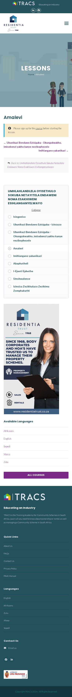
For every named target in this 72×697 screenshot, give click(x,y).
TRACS (28, 691)
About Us (8, 546)
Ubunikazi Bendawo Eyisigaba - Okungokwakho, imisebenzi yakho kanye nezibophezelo (37, 236)
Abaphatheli (20, 263)
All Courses (36, 475)
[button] (66, 23)
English (7, 438)
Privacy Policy (10, 568)
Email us (12, 648)
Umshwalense (21, 278)
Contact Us (9, 561)
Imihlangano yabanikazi (52, 150)
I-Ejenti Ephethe (23, 271)
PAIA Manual (10, 576)
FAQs (6, 553)
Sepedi (7, 446)
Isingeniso (19, 216)
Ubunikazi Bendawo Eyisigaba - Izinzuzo (37, 224)
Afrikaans (9, 430)
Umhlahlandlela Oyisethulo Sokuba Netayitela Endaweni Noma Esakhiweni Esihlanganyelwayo (32, 197)
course (39, 128)
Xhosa (7, 454)
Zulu (6, 462)
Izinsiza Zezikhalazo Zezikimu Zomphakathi (31, 288)
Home (31, 74)
